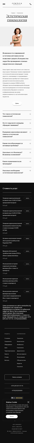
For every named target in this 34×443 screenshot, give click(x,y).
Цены (17, 103)
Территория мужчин (10, 351)
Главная (13, 13)
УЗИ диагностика (21, 360)
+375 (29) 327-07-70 (17, 386)
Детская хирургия (21, 354)
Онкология (20, 366)
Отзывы (7, 357)
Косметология (20, 341)
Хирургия (19, 363)
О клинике (7, 338)
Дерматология (21, 351)
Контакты (7, 360)
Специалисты (8, 341)
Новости (7, 354)
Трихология (20, 338)
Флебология (20, 344)
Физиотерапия (21, 357)
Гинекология (20, 13)
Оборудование (8, 344)
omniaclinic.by (26, 306)
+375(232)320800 (20, 319)
